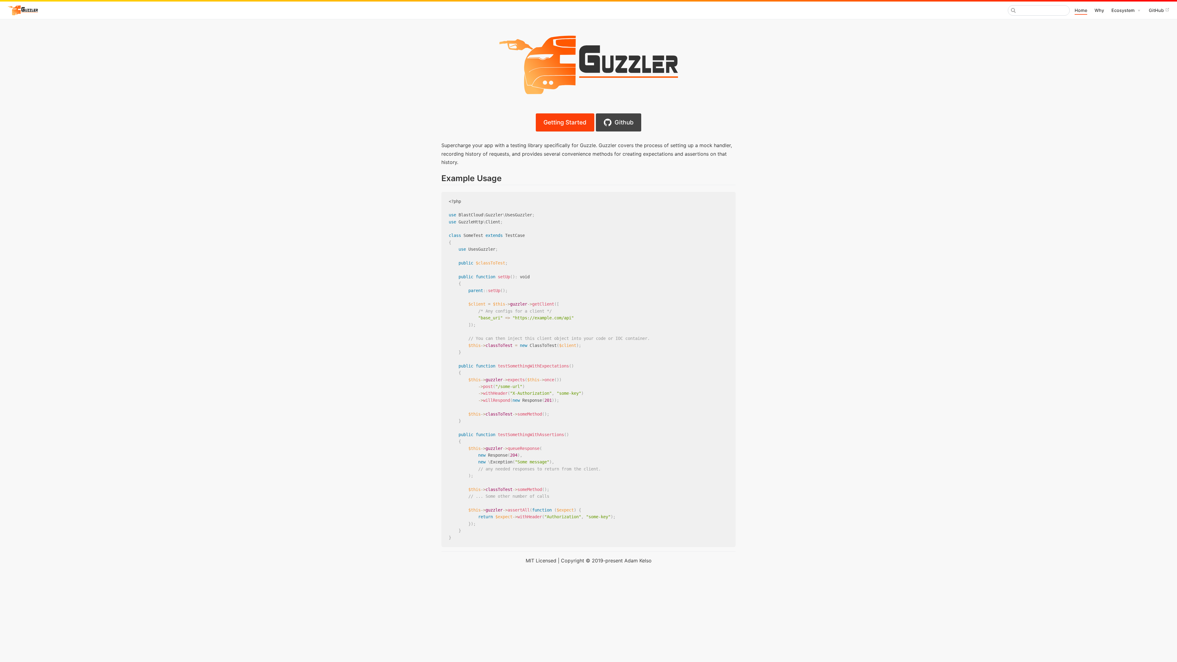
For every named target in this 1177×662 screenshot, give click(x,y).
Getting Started (564, 122)
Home (1081, 10)
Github (622, 122)
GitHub (1157, 10)
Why (1099, 10)
